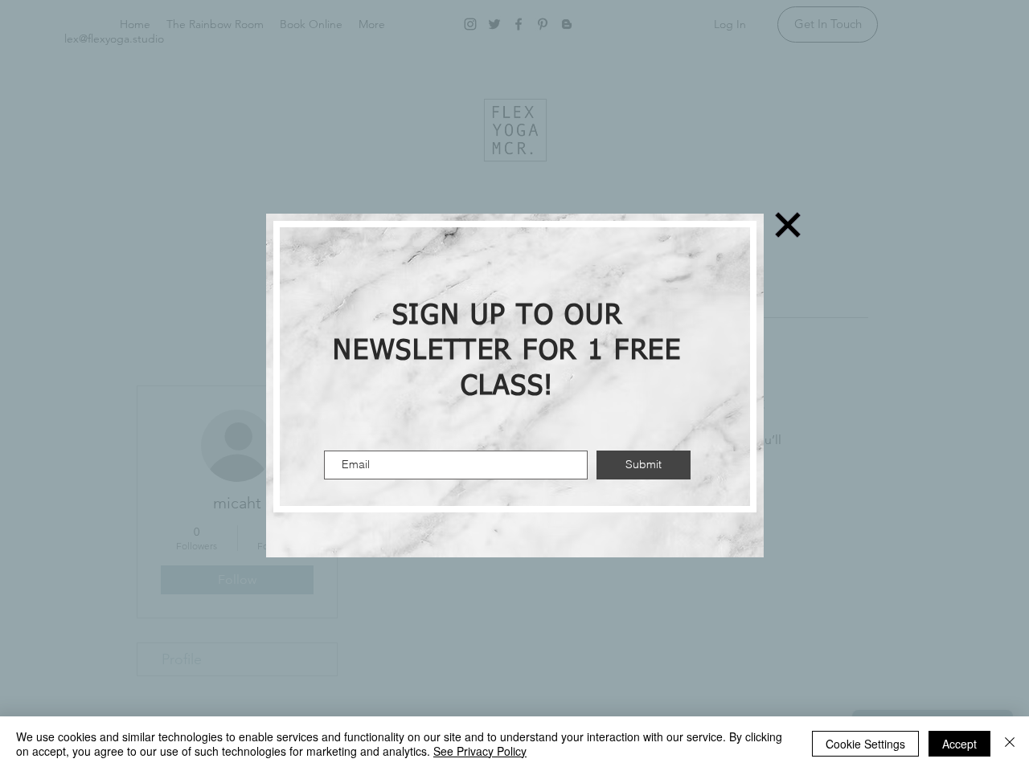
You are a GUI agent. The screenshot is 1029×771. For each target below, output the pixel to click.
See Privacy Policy (480, 751)
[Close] (1009, 743)
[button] (788, 225)
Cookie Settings (865, 744)
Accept (959, 744)
